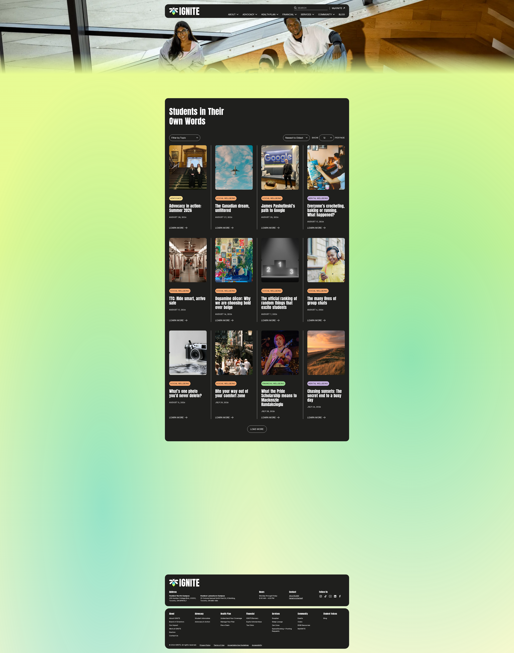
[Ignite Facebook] (340, 596)
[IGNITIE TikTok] (325, 596)
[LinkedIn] (335, 596)
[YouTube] (330, 596)
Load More (257, 429)
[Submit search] (295, 8)
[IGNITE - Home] (184, 11)
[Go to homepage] (184, 583)
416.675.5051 (294, 596)
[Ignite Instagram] (320, 596)
